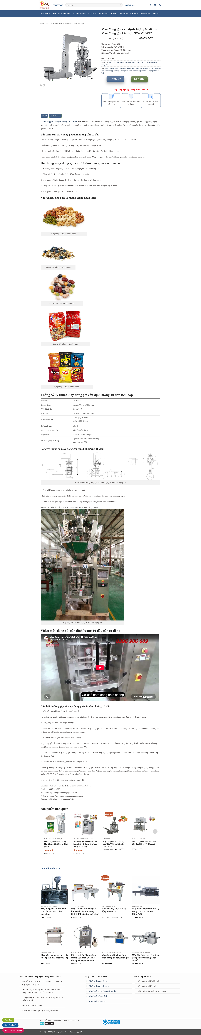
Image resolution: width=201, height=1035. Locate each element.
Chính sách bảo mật (97, 1001)
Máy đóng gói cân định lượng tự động (145, 71)
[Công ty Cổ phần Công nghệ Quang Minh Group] (150, 5)
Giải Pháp (91, 14)
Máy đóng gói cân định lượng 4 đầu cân (118, 71)
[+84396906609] (160, 5)
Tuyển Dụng (146, 14)
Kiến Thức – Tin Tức (128, 14)
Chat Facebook (10, 1025)
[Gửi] (121, 5)
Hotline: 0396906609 (13, 1030)
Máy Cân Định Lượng (116, 62)
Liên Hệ (156, 14)
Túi (102, 73)
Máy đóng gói (109, 68)
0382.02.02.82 (130, 5)
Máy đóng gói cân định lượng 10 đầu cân (59, 122)
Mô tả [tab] (44, 116)
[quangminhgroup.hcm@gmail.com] (155, 5)
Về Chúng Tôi (78, 14)
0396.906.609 (58, 5)
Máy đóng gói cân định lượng (125, 68)
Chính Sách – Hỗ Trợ (108, 14)
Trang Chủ (45, 14)
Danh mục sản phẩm (60, 14)
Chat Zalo (8, 1020)
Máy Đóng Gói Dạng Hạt (74, 23)
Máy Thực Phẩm (130, 62)
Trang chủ (43, 23)
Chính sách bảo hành (98, 996)
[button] (42, 85)
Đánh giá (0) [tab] (55, 116)
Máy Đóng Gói (56, 23)
